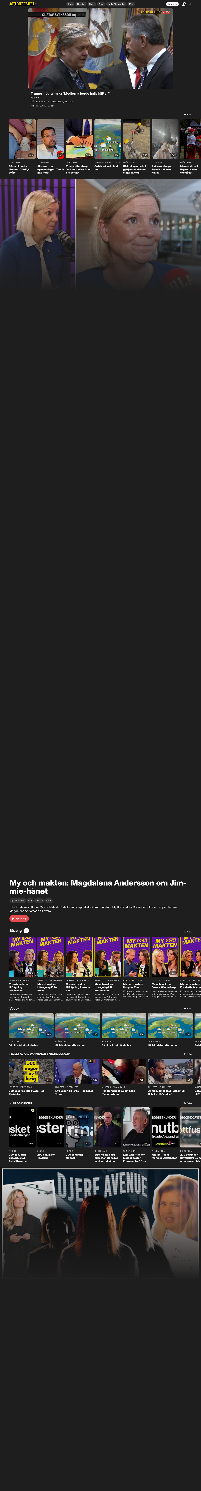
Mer (131, 4)
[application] (100, 48)
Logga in (172, 4)
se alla (187, 114)
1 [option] (26, 930)
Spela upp (21, 918)
